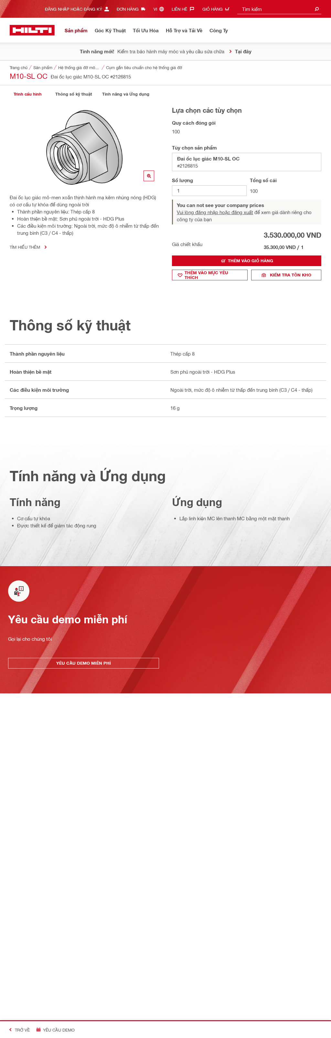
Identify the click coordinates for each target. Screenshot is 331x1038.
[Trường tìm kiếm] (317, 9)
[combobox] (279, 9)
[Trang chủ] (32, 30)
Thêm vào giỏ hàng (250, 260)
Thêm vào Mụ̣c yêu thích (206, 275)
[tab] (27, 94)
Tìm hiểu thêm (25, 246)
